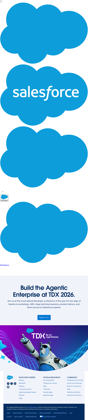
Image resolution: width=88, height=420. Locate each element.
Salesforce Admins (73, 392)
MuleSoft (22, 383)
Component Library (50, 383)
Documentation (49, 380)
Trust (71, 413)
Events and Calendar (74, 383)
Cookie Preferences (31, 416)
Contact (9, 416)
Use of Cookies (18, 416)
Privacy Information (45, 413)
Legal (8, 413)
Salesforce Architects (74, 395)
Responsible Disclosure (60, 413)
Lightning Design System (27, 392)
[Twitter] (11, 383)
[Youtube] (8, 387)
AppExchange (48, 395)
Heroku (21, 380)
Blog (68, 389)
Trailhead (46, 389)
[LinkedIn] (15, 383)
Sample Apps (48, 392)
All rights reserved (32, 407)
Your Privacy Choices (50, 416)
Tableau (22, 386)
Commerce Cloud (25, 389)
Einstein (22, 395)
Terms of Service (17, 413)
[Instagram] (8, 383)
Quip (20, 398)
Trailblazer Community (75, 380)
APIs (44, 386)
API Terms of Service (31, 413)
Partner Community (74, 386)
